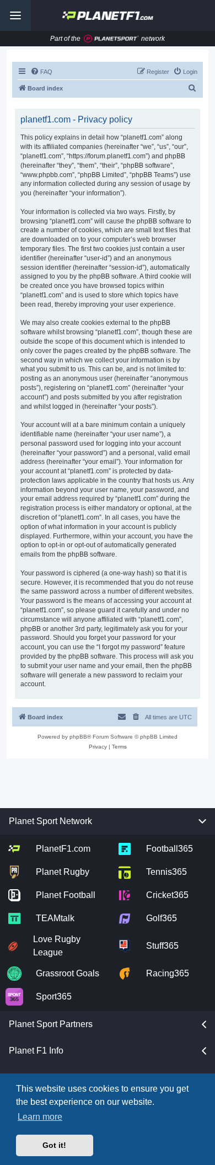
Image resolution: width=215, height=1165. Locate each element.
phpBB (78, 737)
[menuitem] (41, 71)
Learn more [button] (40, 1116)
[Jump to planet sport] (111, 39)
